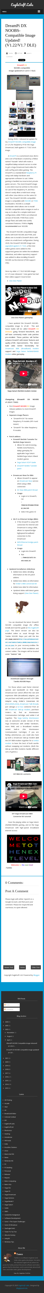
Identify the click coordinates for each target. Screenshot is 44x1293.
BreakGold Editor (10, 1114)
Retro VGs (8, 1184)
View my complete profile (22, 1273)
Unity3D (7, 1238)
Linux (6, 1151)
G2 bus (20, 707)
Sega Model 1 (9, 1201)
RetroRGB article (12, 704)
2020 (7, 1062)
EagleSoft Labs (22, 5)
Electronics (8, 1130)
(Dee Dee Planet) (31, 593)
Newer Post (8, 967)
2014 (7, 1084)
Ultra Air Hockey (10, 1235)
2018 (7, 1069)
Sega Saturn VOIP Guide (26, 462)
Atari (6, 1107)
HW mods (8, 1141)
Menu (4, 11)
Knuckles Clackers (11, 1147)
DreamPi (12, 156)
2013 (7, 1088)
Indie (6, 1144)
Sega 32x (8, 1188)
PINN (36, 201)
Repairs (7, 1178)
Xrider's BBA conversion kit (26, 583)
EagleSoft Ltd (9, 1127)
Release (7, 1174)
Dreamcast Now (26, 481)
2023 (7, 1029)
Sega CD (7, 1191)
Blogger (36, 975)
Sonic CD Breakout (11, 1225)
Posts (8, 1005)
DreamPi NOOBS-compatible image (22, 142)
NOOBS (28, 201)
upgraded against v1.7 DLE (15, 246)
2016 (7, 1077)
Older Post (36, 967)
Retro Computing (10, 1181)
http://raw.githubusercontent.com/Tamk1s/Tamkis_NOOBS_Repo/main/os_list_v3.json (21, 642)
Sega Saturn (9, 1205)
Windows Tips (9, 1242)
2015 (7, 1081)
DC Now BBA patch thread (27, 490)
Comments (9, 1009)
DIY (6, 1120)
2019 (7, 1066)
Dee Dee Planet (15, 281)
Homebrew (8, 1137)
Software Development (12, 1218)
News (6, 1157)
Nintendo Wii (9, 1161)
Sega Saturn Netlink (24, 351)
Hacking (7, 1134)
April (8, 1040)
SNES (6, 1211)
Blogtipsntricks (21, 1288)
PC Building (8, 1168)
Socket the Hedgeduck (12, 1215)
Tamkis (19, 1254)
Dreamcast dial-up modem (19, 709)
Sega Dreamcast (10, 1195)
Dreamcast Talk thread (29, 704)
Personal (8, 1171)
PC (5, 1164)
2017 (7, 1073)
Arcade (7, 1103)
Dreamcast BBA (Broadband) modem (22, 348)
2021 (7, 1058)
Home (22, 967)
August (9, 1036)
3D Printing (8, 1100)
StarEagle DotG (10, 1228)
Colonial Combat (10, 1117)
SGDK (6, 1208)
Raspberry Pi (31, 173)
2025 (7, 1026)
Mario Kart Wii (9, 1154)
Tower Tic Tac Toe (11, 1232)
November (11, 1033)
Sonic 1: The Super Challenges (15, 1222)
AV (5, 1110)
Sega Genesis (9, 1198)
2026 (7, 1022)
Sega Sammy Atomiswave (28, 718)
